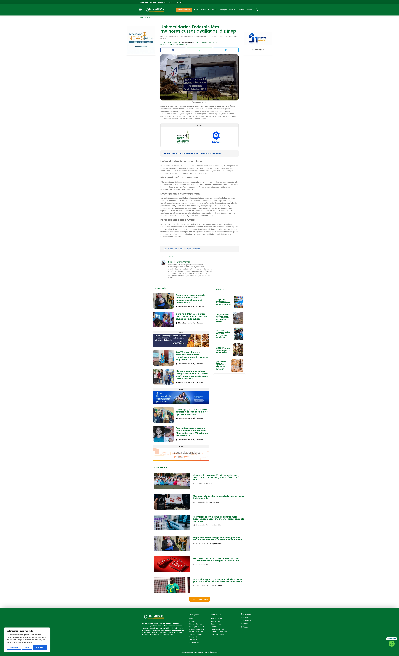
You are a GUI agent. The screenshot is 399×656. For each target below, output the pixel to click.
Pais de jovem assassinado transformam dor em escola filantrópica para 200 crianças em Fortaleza (192, 432)
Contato (214, 627)
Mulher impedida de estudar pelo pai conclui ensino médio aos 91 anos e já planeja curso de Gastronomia (192, 375)
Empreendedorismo (196, 629)
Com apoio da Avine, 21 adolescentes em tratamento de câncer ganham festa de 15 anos (216, 477)
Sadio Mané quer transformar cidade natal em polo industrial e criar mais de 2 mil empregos (218, 580)
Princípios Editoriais (217, 629)
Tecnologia (193, 637)
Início (141, 17)
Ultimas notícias (216, 619)
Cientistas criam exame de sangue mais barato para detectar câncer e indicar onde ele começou (218, 518)
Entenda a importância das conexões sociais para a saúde (223, 349)
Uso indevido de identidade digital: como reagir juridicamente (218, 497)
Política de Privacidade (219, 632)
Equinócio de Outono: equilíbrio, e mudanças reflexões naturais (221, 365)
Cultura (192, 621)
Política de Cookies (217, 634)
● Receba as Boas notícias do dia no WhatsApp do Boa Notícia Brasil (192, 153)
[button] (173, 50)
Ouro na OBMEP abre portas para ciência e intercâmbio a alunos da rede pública (191, 316)
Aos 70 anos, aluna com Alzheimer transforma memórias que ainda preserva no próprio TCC (192, 356)
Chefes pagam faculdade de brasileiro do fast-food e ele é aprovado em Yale (192, 412)
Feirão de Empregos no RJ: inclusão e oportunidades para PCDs (223, 333)
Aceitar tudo (40, 647)
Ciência (163, 256)
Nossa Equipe (215, 621)
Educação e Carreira (196, 627)
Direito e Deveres (195, 624)
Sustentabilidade (195, 634)
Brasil (191, 619)
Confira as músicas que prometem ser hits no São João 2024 (223, 302)
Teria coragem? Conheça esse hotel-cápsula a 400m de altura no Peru (222, 317)
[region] (27, 640)
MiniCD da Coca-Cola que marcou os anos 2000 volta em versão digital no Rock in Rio (216, 559)
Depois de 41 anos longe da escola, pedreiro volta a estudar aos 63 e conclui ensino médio (190, 299)
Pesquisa (171, 256)
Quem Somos (216, 624)
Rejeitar (27, 647)
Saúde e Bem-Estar (196, 632)
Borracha (147, 17)
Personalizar (14, 647)
